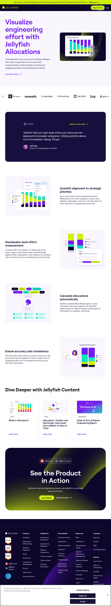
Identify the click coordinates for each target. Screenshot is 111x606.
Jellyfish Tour (27, 572)
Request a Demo (98, 7)
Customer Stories (64, 537)
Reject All (82, 596)
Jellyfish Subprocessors (98, 583)
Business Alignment (26, 549)
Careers (96, 541)
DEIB (95, 545)
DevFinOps (27, 558)
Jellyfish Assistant (64, 545)
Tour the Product (12, 74)
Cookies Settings (82, 590)
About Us (96, 537)
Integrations (62, 541)
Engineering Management (27, 563)
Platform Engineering (44, 551)
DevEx (25, 554)
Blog (77, 537)
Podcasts (79, 574)
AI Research (80, 541)
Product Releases (82, 570)
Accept (82, 601)
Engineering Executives (44, 538)
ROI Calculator (63, 560)
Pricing (25, 568)
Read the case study (77, 124)
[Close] (107, 595)
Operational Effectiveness (27, 542)
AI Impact (26, 537)
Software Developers (44, 565)
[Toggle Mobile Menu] (107, 8)
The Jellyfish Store (99, 549)
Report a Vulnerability (97, 566)
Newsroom (79, 578)
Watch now (93, 2)
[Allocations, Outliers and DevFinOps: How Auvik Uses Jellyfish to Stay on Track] (55, 418)
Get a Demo (46, 498)
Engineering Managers (44, 545)
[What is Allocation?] (21, 418)
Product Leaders (46, 556)
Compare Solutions (61, 554)
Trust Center (97, 561)
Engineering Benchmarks (62, 565)
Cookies (96, 571)
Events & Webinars (79, 565)
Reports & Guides (82, 560)
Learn (78, 583)
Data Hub (61, 549)
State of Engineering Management (80, 554)
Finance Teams (45, 560)
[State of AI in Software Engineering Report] (89, 418)
